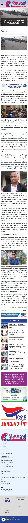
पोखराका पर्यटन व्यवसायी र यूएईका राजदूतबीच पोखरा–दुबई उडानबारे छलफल (16, 339)
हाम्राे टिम (4, 446)
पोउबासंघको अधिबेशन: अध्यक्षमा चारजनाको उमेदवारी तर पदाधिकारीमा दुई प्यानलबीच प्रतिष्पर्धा (17, 359)
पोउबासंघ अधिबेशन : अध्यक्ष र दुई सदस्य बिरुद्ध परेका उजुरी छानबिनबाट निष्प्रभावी (17, 325)
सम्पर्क (4, 445)
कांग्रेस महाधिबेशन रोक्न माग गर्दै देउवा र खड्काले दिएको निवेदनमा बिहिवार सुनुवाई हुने (17, 332)
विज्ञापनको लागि (6, 448)
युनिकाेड (4, 443)
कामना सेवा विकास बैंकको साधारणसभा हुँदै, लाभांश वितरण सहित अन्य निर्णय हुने (17, 353)
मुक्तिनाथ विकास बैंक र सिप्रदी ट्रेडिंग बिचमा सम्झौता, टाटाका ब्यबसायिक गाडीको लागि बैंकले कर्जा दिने (16, 366)
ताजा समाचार (14, 320)
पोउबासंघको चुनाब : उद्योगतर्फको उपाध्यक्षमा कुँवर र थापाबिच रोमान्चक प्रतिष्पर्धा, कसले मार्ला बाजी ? (17, 346)
